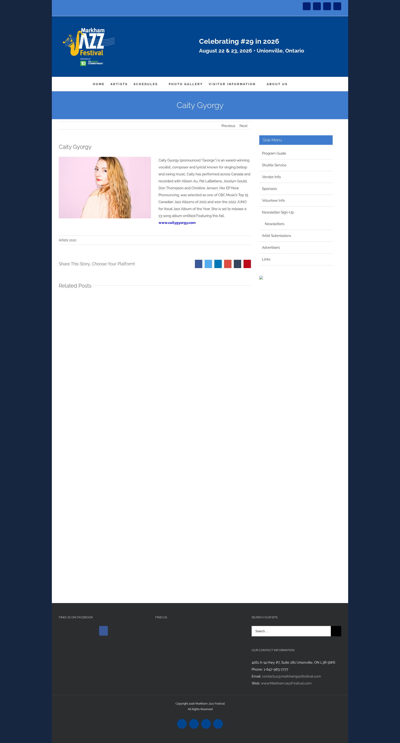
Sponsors (269, 189)
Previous (228, 126)
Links (266, 259)
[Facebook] (103, 631)
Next (243, 126)
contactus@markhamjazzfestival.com (291, 676)
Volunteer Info (273, 200)
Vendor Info (271, 177)
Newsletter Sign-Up (278, 212)
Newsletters (274, 224)
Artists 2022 (67, 240)
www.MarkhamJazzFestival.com (286, 683)
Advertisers (271, 247)
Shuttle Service (274, 165)
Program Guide (274, 153)
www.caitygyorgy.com (177, 223)
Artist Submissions (276, 236)
